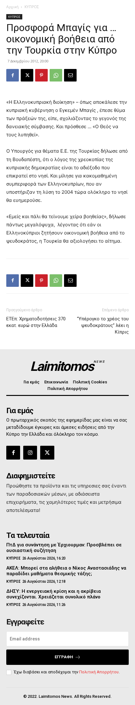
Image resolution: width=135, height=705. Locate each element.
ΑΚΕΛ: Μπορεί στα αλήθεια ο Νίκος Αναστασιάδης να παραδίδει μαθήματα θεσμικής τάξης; (66, 570)
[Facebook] (12, 75)
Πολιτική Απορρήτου (99, 672)
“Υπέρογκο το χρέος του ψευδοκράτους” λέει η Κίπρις (103, 325)
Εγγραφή (64, 657)
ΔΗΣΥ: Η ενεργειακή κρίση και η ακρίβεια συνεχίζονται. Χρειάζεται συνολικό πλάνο (53, 594)
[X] (27, 75)
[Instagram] (30, 453)
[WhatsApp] (56, 75)
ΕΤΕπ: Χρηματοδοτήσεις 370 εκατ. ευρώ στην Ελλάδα (36, 322)
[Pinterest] (41, 75)
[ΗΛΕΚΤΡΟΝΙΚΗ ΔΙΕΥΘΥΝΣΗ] (70, 75)
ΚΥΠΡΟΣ (31, 6)
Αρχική (12, 6)
